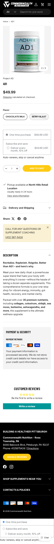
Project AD (8, 78)
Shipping (7, 97)
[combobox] (27, 12)
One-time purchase (16, 521)
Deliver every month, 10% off (24, 533)
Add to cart (37, 168)
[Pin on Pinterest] (25, 219)
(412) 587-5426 (14, 237)
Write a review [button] (27, 406)
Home (5, 21)
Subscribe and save (16, 528)
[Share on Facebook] (19, 219)
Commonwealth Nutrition (20, 511)
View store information (18, 195)
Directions (33, 448)
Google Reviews (17, 457)
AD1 (12, 21)
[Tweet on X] (13, 219)
